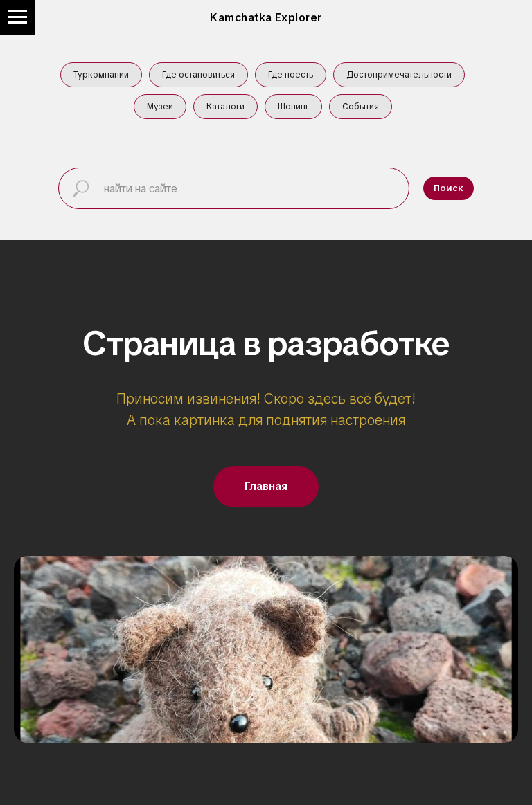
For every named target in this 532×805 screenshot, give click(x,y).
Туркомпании (101, 74)
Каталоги (225, 106)
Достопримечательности (399, 74)
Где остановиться (198, 74)
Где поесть (290, 74)
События (360, 106)
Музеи (160, 106)
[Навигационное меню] (17, 17)
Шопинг (293, 106)
